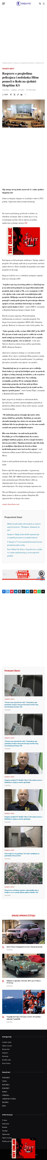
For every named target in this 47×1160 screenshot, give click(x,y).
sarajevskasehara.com (10, 504)
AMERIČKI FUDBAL (9, 1099)
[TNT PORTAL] (23, 3)
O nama (4, 1120)
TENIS (4, 1081)
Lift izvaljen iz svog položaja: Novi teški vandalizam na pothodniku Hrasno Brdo (21, 854)
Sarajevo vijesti (8, 69)
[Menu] (3, 3)
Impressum (5, 1124)
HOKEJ (4, 1092)
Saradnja (5, 1131)
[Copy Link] (18, 94)
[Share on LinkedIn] (21, 94)
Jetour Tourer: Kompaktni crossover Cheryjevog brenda (24, 947)
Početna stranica (7, 63)
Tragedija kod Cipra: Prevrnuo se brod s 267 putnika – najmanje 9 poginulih (24, 1018)
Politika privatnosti (8, 1141)
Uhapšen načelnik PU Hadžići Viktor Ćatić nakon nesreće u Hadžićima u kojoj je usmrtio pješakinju (23, 781)
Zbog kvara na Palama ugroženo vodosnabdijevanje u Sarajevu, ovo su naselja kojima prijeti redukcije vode (21, 891)
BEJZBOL (5, 1102)
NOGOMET (6, 1078)
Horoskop (5, 1056)
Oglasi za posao (7, 1046)
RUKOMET (6, 1088)
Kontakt (4, 1127)
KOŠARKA (5, 1085)
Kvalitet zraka (6, 1060)
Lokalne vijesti (6, 1042)
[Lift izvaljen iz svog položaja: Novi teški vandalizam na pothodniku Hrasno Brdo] (23, 837)
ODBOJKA (5, 1095)
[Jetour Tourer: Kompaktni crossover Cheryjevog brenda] (23, 932)
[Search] (40, 3)
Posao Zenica (6, 1063)
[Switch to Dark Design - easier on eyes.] (43, 4)
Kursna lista (6, 1049)
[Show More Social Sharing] (25, 94)
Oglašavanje (6, 1134)
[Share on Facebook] (11, 94)
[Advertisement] (23, 34)
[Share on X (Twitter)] (14, 94)
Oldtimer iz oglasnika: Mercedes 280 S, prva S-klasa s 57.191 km (24, 982)
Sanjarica (5, 1053)
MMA (4, 1106)
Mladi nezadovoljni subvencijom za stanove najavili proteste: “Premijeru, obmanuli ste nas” (24, 526)
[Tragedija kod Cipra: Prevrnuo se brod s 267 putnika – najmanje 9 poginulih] (23, 1002)
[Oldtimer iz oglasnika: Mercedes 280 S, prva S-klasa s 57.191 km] (23, 966)
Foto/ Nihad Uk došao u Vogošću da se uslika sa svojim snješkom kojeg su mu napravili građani (24, 552)
